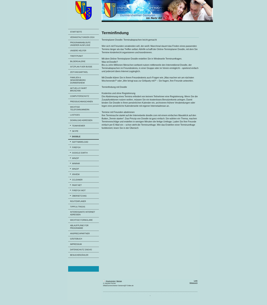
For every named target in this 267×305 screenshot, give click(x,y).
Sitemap (119, 281)
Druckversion (111, 281)
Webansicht (193, 283)
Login (195, 281)
